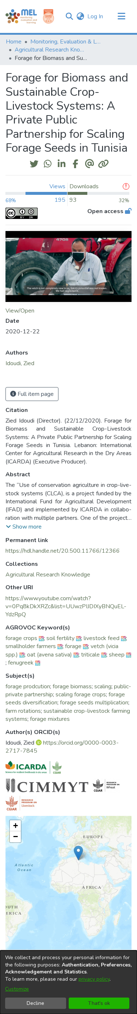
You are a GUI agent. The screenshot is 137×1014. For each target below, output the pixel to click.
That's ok (99, 1003)
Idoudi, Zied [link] (19, 363)
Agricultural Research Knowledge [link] (51, 50)
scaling (102, 686)
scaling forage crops (81, 694)
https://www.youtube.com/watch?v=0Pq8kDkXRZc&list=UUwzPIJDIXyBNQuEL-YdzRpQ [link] (65, 606)
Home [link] (14, 42)
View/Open (19, 311)
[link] (47, 575)
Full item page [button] (35, 394)
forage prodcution (27, 686)
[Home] (21, 16)
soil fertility (60, 638)
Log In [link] (95, 16)
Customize (17, 988)
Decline (35, 1003)
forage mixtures (50, 719)
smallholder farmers (30, 646)
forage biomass (72, 686)
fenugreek (21, 663)
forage (73, 646)
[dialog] (68, 982)
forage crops (21, 638)
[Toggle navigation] (121, 16)
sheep (117, 655)
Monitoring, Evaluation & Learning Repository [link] (66, 42)
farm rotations (23, 711)
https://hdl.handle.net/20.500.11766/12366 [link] (62, 551)
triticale (90, 655)
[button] (69, 16)
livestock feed (101, 638)
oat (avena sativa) (49, 655)
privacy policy (94, 979)
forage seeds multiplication (94, 703)
